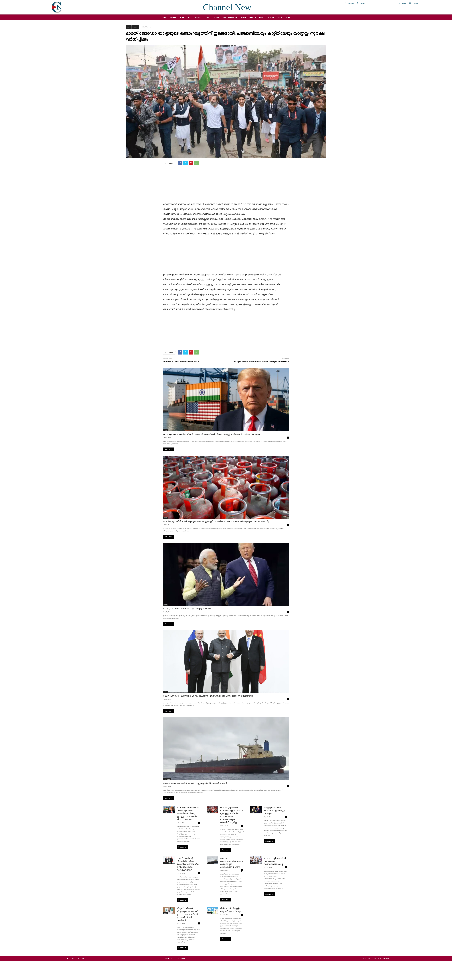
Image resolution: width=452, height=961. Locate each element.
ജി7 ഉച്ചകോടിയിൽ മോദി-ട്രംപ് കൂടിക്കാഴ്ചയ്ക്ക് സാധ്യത (187, 609)
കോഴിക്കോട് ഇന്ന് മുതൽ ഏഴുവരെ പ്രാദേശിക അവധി (181, 361)
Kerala (252, 863)
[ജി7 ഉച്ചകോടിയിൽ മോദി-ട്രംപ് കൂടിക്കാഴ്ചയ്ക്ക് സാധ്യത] (226, 574)
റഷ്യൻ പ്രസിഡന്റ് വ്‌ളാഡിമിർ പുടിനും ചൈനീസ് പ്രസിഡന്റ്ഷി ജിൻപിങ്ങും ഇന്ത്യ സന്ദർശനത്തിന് (208, 696)
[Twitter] (399, 3)
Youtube (415, 3)
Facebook (351, 3)
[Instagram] (357, 3)
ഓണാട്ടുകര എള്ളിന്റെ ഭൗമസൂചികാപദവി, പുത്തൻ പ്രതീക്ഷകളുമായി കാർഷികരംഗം (261, 361)
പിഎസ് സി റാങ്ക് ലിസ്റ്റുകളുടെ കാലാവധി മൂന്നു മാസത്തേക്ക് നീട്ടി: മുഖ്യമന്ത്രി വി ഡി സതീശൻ (187, 914)
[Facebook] (345, 3)
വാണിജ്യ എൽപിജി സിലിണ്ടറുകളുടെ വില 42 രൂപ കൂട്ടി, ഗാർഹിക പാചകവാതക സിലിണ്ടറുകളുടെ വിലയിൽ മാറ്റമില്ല (216, 521)
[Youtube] (410, 3)
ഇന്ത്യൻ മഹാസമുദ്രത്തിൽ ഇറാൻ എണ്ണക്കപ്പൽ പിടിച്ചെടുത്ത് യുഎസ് (195, 783)
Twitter (404, 3)
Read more (168, 449)
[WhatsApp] (196, 163)
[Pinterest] (191, 163)
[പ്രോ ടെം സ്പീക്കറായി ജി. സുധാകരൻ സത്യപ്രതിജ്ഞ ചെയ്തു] (256, 860)
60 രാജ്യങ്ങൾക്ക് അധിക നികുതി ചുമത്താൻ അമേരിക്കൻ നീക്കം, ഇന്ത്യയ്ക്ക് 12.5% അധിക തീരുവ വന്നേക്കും (211, 434)
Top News (135, 27)
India (128, 27)
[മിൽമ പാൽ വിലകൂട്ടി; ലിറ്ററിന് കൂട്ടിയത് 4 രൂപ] (212, 910)
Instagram (363, 3)
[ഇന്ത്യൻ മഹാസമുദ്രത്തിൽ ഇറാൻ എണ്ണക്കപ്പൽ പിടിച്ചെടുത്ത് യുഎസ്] (226, 748)
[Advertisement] (226, 185)
